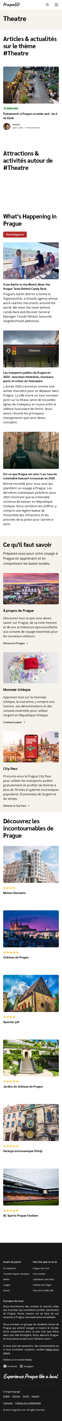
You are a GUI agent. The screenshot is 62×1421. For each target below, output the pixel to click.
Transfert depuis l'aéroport (16, 1273)
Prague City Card (41, 1268)
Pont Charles (39, 1273)
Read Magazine (15, 234)
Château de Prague (42, 1284)
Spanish (35, 1396)
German (16, 1396)
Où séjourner (9, 1268)
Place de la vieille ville (43, 1290)
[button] (56, 4)
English (6, 1396)
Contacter (8, 1403)
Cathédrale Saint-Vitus (43, 1279)
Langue (6, 1284)
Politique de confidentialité (28, 1403)
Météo (6, 1279)
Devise (6, 1290)
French (26, 1396)
